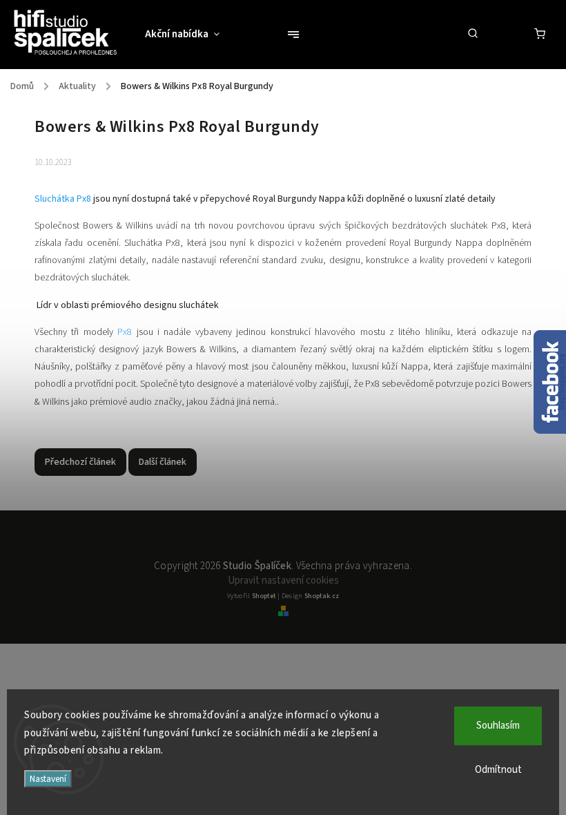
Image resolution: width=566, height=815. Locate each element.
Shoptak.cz (321, 596)
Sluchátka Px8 (64, 199)
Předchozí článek (80, 462)
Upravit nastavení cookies (283, 580)
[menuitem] (189, 34)
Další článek (162, 462)
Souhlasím (498, 725)
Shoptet (264, 596)
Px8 (124, 332)
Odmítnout (498, 770)
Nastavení (48, 778)
